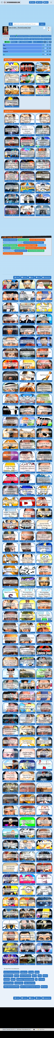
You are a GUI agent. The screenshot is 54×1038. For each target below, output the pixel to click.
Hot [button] (39, 277)
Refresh (15, 42)
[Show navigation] (51, 2)
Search (42, 24)
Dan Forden (13, 36)
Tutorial (7, 41)
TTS (12, 1029)
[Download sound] (45, 45)
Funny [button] (25, 277)
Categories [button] (47, 277)
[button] (44, 28)
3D (3, 54)
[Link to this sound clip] (48, 45)
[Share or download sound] (43, 45)
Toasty (4, 48)
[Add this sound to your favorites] (50, 45)
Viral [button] (17, 277)
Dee (4, 45)
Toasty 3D (5, 51)
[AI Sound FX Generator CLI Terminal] (16, 1030)
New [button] (32, 277)
